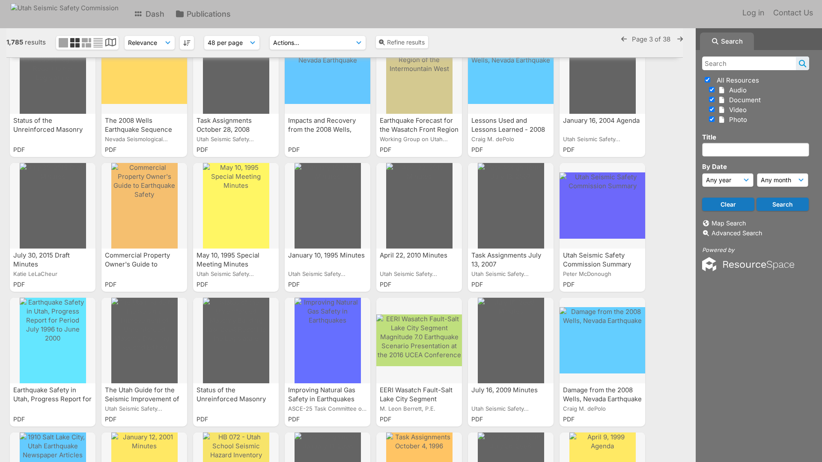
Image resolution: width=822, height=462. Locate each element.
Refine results (406, 42)
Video (736, 110)
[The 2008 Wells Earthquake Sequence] (144, 71)
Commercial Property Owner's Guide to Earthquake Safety (137, 264)
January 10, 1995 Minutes (326, 255)
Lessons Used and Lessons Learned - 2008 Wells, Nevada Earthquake (510, 129)
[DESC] (187, 43)
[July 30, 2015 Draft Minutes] (52, 206)
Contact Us (793, 12)
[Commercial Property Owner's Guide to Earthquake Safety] (144, 206)
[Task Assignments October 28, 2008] (236, 71)
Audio (736, 90)
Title (709, 137)
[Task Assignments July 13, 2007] (511, 206)
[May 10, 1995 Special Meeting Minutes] (236, 206)
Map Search (729, 223)
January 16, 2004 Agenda (601, 120)
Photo (736, 120)
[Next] (680, 39)
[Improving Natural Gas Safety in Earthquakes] (327, 340)
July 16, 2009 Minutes (505, 390)
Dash (153, 13)
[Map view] (110, 43)
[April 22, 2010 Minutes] (419, 206)
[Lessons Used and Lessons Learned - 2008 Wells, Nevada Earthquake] (511, 71)
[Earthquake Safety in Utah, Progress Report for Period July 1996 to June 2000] (52, 340)
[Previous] (624, 39)
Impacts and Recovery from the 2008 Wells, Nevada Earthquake (322, 129)
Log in (753, 12)
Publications (208, 13)
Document (743, 100)
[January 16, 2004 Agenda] (602, 71)
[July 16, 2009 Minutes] (511, 340)
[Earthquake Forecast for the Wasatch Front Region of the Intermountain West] (419, 71)
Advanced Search (737, 233)
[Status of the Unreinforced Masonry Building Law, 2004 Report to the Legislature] (236, 340)
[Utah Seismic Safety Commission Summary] (602, 206)
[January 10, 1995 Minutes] (327, 206)
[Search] (802, 63)
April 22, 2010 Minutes (414, 255)
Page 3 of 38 (652, 39)
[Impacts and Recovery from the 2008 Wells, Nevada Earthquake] (327, 71)
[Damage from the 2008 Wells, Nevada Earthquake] (602, 340)
